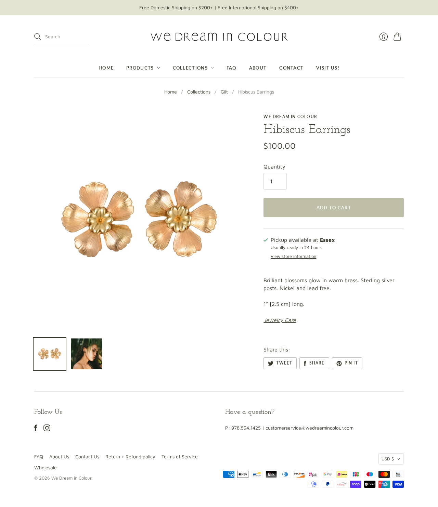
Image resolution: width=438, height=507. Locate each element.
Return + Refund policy (130, 456)
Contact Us (87, 456)
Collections (190, 68)
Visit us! (327, 68)
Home (106, 68)
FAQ (231, 68)
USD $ (388, 458)
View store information (293, 256)
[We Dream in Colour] (219, 37)
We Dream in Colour (290, 116)
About (258, 68)
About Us (59, 456)
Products (140, 68)
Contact (291, 68)
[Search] (37, 36)
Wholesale (45, 467)
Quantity (274, 166)
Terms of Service (180, 456)
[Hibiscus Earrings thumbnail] (49, 353)
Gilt (224, 92)
